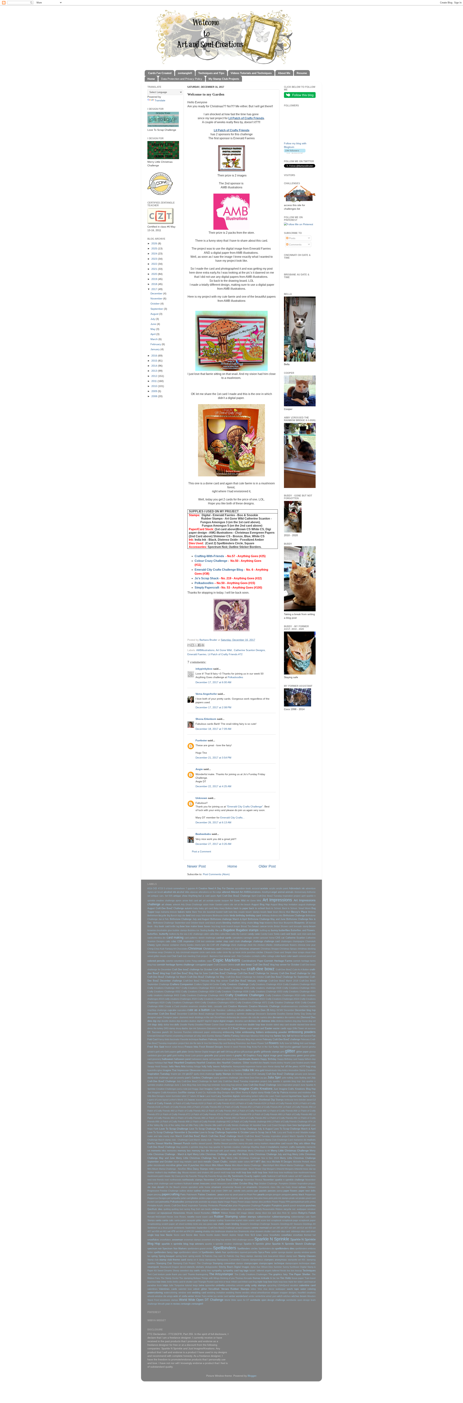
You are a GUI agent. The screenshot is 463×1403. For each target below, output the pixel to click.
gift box (237, 1052)
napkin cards (260, 1176)
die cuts (252, 1017)
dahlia (248, 1010)
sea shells (218, 1224)
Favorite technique (189, 1039)
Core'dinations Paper (252, 960)
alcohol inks (183, 892)
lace (202, 1096)
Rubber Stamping (226, 1216)
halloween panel (182, 1059)
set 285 (276, 1228)
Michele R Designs (282, 1161)
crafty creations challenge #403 (163, 995)
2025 (154, 248)
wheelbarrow (263, 1293)
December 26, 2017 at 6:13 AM (213, 822)
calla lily (235, 934)
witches (287, 1296)
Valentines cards (168, 1289)
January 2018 (249, 1074)
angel (274, 892)
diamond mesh (186, 1017)
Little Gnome (205, 1125)
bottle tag (174, 926)
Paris (183, 1194)
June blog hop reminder (208, 1085)
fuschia (288, 1047)
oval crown (216, 1191)
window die (160, 1296)
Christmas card (212, 948)
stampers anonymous (275, 1259)
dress (313, 1025)
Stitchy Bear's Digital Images (234, 1267)
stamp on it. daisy (195, 1260)
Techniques (309, 1270)
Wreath (161, 1304)
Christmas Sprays (288, 949)
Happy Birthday (268, 1059)
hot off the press (289, 1066)
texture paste (164, 1274)
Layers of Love (154, 1100)
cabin (206, 934)
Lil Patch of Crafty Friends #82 (298, 1114)
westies (246, 1293)
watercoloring (155, 1292)
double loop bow (256, 1024)
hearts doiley (276, 1063)
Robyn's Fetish (307, 1212)
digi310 (208, 1021)
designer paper (154, 1017)
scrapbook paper (307, 1220)
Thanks (191, 1274)
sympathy (217, 1270)
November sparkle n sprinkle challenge (283, 1179)
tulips (165, 1285)
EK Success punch (158, 1032)
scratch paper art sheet (173, 1224)
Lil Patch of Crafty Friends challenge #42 (210, 1122)
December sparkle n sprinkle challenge (235, 1014)
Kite (314, 1092)
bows (200, 926)
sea (200, 1224)
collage (270, 956)
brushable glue (164, 930)
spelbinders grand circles (200, 1249)
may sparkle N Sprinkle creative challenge (229, 1147)
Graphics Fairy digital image (261, 1055)
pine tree (253, 1198)
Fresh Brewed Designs (211, 1046)
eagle (249, 1028)
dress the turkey (155, 1028)
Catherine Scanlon (295, 937)
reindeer (311, 1209)
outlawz (302, 1187)
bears (276, 912)
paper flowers (290, 1190)
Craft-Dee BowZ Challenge (223, 973)
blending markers (231, 922)
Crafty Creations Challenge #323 (198, 988)
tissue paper (298, 1278)
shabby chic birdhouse (214, 1231)
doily (160, 1024)
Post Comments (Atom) (216, 874)
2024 (154, 253)
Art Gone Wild (237, 900)
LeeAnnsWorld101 (241, 1100)
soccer (250, 1240)
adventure (311, 888)
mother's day (161, 1172)
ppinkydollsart (297, 1202)
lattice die (263, 1096)
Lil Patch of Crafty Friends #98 (175, 1122)
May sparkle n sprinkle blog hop (192, 1147)
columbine (179, 961)
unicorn (240, 1285)
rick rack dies (274, 1213)
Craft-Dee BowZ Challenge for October (245, 977)
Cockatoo (246, 956)
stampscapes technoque (297, 1263)
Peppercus (310, 1195)
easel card (258, 1028)
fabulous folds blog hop (261, 1036)
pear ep (228, 1195)
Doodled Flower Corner (207, 1025)
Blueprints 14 (301, 922)
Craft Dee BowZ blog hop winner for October (276, 964)
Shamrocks (243, 1231)
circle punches (248, 952)
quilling (167, 1209)
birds (232, 915)
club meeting (188, 956)
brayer (237, 926)
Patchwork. (191, 1195)
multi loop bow (243, 1172)
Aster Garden (216, 904)
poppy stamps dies (254, 1202)
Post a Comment (201, 851)
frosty (254, 1047)
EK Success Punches (181, 1032)
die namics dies (264, 1017)
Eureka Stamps (214, 1036)
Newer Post (196, 866)
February (156, 344)
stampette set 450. (297, 1260)
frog (249, 1046)
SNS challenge (239, 1240)
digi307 (200, 1021)
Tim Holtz (285, 1278)
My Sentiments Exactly (240, 1176)
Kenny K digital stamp (253, 1092)
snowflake (286, 1235)
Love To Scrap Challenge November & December (173, 1132)
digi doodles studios (186, 1021)
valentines (152, 1289)
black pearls (216, 923)
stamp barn (291, 1256)
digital (216, 1021)
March (154, 339)
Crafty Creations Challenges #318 (282, 995)
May (153, 329)
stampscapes (251, 1263)
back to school (257, 908)
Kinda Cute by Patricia (276, 1092)
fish (210, 1043)
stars (313, 1263)
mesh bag (179, 1162)
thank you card (179, 1274)
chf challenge (223, 945)
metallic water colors (239, 1162)
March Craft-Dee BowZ (187, 1136)
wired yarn (271, 1296)
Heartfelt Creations (185, 1062)
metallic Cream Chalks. (215, 1161)
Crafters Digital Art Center (206, 984)
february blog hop (227, 1039)
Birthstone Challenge (294, 915)
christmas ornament (249, 948)
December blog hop (305, 1010)
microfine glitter (174, 1165)
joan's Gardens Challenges (199, 1077)
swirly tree (206, 1271)
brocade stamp (301, 926)
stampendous (256, 1260)
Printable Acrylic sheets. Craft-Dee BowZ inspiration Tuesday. (177, 1206)
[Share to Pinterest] (203, 645)
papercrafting (170, 1194)
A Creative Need (205, 888)
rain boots (206, 1209)
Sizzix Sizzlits (206, 1235)
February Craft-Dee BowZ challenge (281, 1039)
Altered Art (237, 891)
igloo (159, 1070)
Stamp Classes (307, 1256)
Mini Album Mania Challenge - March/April (253, 1165)
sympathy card (231, 1270)
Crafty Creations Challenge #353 (265, 992)
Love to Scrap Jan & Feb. (263, 1132)
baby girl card (206, 908)
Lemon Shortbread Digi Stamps (267, 1099)
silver (313, 1231)
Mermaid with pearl (219, 1151)
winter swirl (222, 1296)
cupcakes (182, 1010)
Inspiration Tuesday (158, 1073)
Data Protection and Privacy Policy (181, 78)
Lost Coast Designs (276, 1125)
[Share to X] (196, 645)
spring (154, 1256)
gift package (247, 1052)
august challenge (307, 904)
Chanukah (310, 941)
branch (229, 926)
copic (209, 961)
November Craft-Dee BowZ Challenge (223, 1179)
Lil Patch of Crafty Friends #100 (188, 1103)
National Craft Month (277, 1176)
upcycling (272, 1285)
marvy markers (261, 1143)
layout (165, 1100)
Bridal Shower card (283, 926)
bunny (274, 930)
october (234, 1183)
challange (246, 941)
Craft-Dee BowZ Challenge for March (166, 977)
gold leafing (178, 1055)
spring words (194, 1256)
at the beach (244, 904)
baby (195, 908)
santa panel (180, 1220)
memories (172, 1151)
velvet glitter (200, 1289)
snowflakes (153, 1239)
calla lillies (225, 934)
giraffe (257, 1051)
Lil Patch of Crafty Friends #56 (298, 1107)
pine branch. (232, 1198)
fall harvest (305, 1036)
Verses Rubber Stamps (235, 1288)
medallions (273, 1147)
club (169, 956)
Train (307, 1278)
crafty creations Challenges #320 (180, 999)
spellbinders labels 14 (190, 1252)
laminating (246, 1096)
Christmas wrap (155, 952)
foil (291, 1043)
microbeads (159, 1165)
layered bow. (295, 1096)
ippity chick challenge (204, 1074)
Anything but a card (198, 895)
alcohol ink (170, 891)
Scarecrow (229, 1220)
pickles (202, 1198)
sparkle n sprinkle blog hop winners (183, 1243)
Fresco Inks (191, 1046)
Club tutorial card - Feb (229, 956)
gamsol (296, 1046)
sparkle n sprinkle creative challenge (224, 1244)
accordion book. (243, 888)
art (200, 900)
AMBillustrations (205, 650)
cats (168, 941)
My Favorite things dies (216, 1176)
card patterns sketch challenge (199, 938)
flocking (231, 1043)
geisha (312, 1047)
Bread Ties (246, 926)
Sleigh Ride (243, 1235)
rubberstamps (298, 1217)
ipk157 (189, 1074)
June (153, 324)
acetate (264, 888)
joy (261, 1078)
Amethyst (266, 892)
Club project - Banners (207, 956)
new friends (158, 1180)
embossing (216, 1032)
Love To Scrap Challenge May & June (209, 1128)
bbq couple (239, 912)
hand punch (232, 1059)
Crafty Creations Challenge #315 (299, 984)
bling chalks (247, 923)
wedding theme (233, 1293)
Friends (242, 1047)
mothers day (174, 1172)
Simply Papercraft (207, 587)
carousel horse (267, 938)
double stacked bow (300, 1025)
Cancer (243, 934)
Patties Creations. (207, 1194)
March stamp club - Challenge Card (175, 1140)
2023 (154, 258)
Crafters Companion (181, 984)
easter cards (279, 1028)
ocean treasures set (220, 1184)
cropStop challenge (157, 1010)
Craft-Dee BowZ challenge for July (297, 973)
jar (175, 1078)
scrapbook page (290, 1220)
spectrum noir (154, 1248)
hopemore (250, 1066)
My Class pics (178, 1176)
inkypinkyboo (204, 668)
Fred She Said (155, 1046)
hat (165, 1062)
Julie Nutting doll (302, 1078)
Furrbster (201, 740)
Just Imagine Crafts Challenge (215, 1089)
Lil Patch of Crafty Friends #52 (237, 1107)
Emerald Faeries (196, 654)
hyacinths (152, 1070)
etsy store (202, 1036)
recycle (287, 1209)
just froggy (193, 1089)
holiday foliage (193, 1066)
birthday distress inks (272, 916)
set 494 (179, 1231)
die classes (242, 1017)
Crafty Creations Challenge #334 (197, 992)
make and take (155, 1136)
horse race (261, 1066)
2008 (154, 396)
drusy (178, 1028)
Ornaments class (267, 1187)
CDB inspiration (185, 941)
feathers (203, 1039)
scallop (220, 1220)
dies (149, 1020)
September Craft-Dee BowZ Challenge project (219, 1228)
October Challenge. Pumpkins (273, 1184)
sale (307, 1217)
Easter (268, 1028)
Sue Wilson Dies (264, 1267)
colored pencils (156, 960)
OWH (225, 1191)
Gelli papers (170, 1052)
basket (219, 912)
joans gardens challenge (226, 1078)
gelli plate (182, 1051)
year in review (172, 1303)
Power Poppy (278, 1202)
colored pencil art (307, 956)
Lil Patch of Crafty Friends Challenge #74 (291, 1122)
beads (263, 912)
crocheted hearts (307, 1006)
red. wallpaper (299, 1209)
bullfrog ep (265, 930)
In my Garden (235, 1070)
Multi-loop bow (276, 1172)
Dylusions (202, 1028)
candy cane (254, 934)
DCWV (280, 1010)
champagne (298, 941)
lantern (255, 1096)
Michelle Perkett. (301, 1162)
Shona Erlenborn (206, 718)
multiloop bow (291, 1172)
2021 (154, 268)
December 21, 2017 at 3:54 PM (213, 757)
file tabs (197, 1043)
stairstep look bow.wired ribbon (269, 1256)
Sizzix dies (192, 1235)
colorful (169, 961)
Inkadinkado (271, 1070)
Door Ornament (227, 1025)
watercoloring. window (175, 1293)
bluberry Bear (271, 923)
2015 (154, 360)
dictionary (231, 1017)
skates (217, 1235)
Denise (289, 1014)
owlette (237, 1191)
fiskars (216, 1043)
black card (204, 923)
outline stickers (202, 1190)
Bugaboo (229, 930)
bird (188, 915)
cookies (201, 960)
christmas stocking (307, 949)
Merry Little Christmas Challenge (290, 1150)
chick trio (251, 945)
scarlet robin (241, 1220)
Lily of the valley (172, 1125)
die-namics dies (292, 1017)
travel (313, 1278)
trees (163, 1281)
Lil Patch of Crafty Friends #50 (206, 1107)
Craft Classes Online (224, 965)
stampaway (210, 1260)
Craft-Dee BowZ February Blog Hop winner (205, 981)
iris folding (237, 1074)
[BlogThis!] (192, 645)
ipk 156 (181, 1074)
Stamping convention (224, 1263)
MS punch (215, 1172)
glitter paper (302, 1051)
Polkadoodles (204, 583)
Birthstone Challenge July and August (190, 919)
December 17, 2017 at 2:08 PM (213, 707)
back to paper (240, 908)
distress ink (254, 1021)
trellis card (178, 1282)
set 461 (163, 1231)
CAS (277, 937)
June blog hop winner (231, 1085)
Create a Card (172, 1006)
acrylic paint (282, 888)
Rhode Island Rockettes (198, 1213)
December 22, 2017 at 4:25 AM (213, 786)
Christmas (195, 948)
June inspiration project (288, 1085)
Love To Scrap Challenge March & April (295, 1128)
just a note (182, 1089)
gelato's (151, 1052)
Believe (312, 912)
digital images (226, 1021)
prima (313, 1202)
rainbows (225, 1209)
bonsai (312, 923)
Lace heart (210, 1096)
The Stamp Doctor (170, 1278)
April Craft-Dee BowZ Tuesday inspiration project (275, 896)
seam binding (232, 1224)
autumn (188, 908)
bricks (270, 926)
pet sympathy (173, 1198)
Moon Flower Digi (257, 1169)
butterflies (284, 930)
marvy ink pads (245, 1143)
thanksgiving (202, 1274)
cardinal (220, 937)
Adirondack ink (297, 888)
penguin (277, 1195)
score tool (265, 1220)
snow (265, 1235)
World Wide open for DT (236, 1300)
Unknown (201, 798)
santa (158, 1220)
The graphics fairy (278, 1274)
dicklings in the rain (204, 1017)
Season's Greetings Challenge (255, 1224)
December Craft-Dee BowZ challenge (196, 1014)
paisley (250, 1191)
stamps (239, 1263)
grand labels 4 (226, 1055)
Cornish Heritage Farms (278, 960)
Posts (291, 238)
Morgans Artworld (293, 1169)
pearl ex (243, 1195)
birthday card (253, 915)
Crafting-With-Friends (209, 556)
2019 (154, 279)
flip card (223, 1043)
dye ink (192, 1028)
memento (300, 1147)
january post (301, 1074)
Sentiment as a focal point (160, 1228)
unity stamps (258, 1285)
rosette (190, 1216)
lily (161, 1125)
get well (221, 1051)
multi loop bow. (260, 1172)
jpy (265, 1078)
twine (201, 1285)
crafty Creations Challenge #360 (299, 992)
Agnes (150, 892)
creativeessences (289, 1006)
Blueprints (289, 923)
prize (235, 1206)
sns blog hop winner (222, 1240)
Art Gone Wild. (224, 650)
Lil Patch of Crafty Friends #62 (190, 1111)
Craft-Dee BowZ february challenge (248, 980)
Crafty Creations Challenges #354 (217, 1003)
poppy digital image (220, 1202)
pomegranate (191, 1202)
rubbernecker (264, 1216)
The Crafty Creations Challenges (251, 1274)
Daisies (256, 1010)
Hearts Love (290, 1063)
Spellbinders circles (247, 1248)
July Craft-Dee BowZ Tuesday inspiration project (242, 1081)
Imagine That (170, 1070)
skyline (232, 1235)
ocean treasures (201, 1183)
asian (206, 904)
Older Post (267, 866)
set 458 (155, 1231)
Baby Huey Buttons (223, 908)
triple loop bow (264, 1281)
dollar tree (169, 1025)
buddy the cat (215, 930)
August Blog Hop (260, 904)
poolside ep (204, 1202)
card (282, 934)
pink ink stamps (281, 1198)
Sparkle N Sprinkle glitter (257, 1243)
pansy (280, 1191)
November (156, 298)
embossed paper (201, 1032)
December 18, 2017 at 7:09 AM (213, 728)
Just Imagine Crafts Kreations (252, 1088)
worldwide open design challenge (267, 1300)
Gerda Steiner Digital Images (202, 1052)
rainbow (216, 1209)
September (157, 308)
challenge (258, 941)
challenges (286, 941)
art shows (167, 904)
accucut (256, 888)
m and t (296, 1132)
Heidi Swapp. (161, 1066)
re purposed (249, 1209)
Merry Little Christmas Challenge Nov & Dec (200, 1158)
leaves (191, 1099)
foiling (296, 1043)
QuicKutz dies (154, 1209)
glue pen (162, 1055)
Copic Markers (226, 960)
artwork (176, 904)
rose (176, 1217)
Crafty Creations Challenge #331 (299, 988)
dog (295, 1021)
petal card (186, 1198)
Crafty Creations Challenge (234, 984)
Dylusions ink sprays (217, 1028)
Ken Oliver (236, 1092)
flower (254, 1043)
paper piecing (154, 1195)
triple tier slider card (298, 1282)
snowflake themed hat (304, 1235)
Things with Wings (210, 1278)
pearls (261, 1194)
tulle (171, 1285)
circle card (204, 952)
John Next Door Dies (249, 1078)
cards (228, 937)
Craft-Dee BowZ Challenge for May (205, 977)
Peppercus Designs (157, 1198)
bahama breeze (169, 912)
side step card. (283, 1231)
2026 (154, 243)
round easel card (204, 1217)
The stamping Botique (190, 1278)
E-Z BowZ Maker (237, 1028)
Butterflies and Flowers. (303, 930)
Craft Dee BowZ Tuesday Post (229, 969)
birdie (226, 916)
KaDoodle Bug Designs (218, 1092)
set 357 (284, 1228)
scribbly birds (191, 1224)
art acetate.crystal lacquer (216, 901)
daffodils (240, 1010)
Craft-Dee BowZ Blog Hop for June (189, 973)
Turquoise (179, 1285)
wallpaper (280, 1289)
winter (191, 1296)
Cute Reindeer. (218, 1010)
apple (213, 896)
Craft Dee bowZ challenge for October (192, 969)
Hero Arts (180, 1066)
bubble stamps (180, 930)
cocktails (255, 956)
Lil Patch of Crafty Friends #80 (267, 1114)
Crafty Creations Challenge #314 (265, 984)
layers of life (309, 1096)
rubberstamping (281, 1216)
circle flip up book (231, 952)
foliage (312, 1043)
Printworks (213, 1206)
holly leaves (213, 1066)
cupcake (171, 1010)
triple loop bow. (280, 1282)
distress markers (284, 1021)
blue (281, 923)
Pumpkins (277, 1205)
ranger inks (236, 1209)
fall (288, 1035)
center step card (224, 941)
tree (158, 1281)
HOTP (302, 1066)
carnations (237, 938)
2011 (154, 381)
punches (311, 1205)
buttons (173, 934)
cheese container (170, 945)
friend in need (231, 1047)
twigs (195, 1285)
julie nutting (287, 1078)
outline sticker (186, 1191)
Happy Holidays (155, 1063)
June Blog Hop (189, 1085)
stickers (200, 1267)
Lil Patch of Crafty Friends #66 (252, 1111)
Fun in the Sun (265, 1047)
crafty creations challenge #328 (265, 988)
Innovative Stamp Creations (302, 1070)
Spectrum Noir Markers (174, 1248)
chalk (237, 941)
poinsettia (164, 1201)
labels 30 (194, 1096)
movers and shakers (199, 1172)
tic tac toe (275, 1278)
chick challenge (239, 945)
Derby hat (311, 1014)
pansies (272, 1190)
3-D (155, 888)
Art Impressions (277, 900)
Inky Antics (283, 1070)
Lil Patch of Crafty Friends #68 (282, 1111)
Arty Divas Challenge (191, 904)
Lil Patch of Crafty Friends (246, 118)
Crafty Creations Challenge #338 (231, 992)
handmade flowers (249, 1059)
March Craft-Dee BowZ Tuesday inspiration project (263, 1136)
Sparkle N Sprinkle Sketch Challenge (294, 1243)
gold (169, 1055)
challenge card (272, 941)
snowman (177, 1239)
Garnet (304, 1047)
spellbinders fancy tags (166, 1252)
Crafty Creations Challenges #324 (282, 999)
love (289, 1125)
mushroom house (307, 1172)
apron (178, 901)
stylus (253, 1267)
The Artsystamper (221, 1274)
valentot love (185, 1289)
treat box (151, 1282)
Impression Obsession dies (214, 1070)
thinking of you (227, 1278)
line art (184, 1125)
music (167, 1176)
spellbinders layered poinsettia (242, 1252)
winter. (252, 1296)
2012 (154, 376)
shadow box (232, 1231)
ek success (310, 1028)
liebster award (306, 1100)
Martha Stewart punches (226, 1143)
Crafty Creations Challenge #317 (164, 988)
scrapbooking (154, 1224)
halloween (167, 1059)
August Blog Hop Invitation (284, 904)
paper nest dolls (307, 1190)
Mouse (185, 1172)
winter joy (212, 1296)
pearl (235, 1195)
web (189, 1293)
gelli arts (160, 1052)
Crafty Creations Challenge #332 (163, 992)
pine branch (220, 1198)
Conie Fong (191, 961)
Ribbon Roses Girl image (234, 1213)
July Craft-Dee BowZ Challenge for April (197, 1081)
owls (243, 1191)
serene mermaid (259, 1227)
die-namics (278, 1017)
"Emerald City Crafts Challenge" (245, 806)
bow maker (191, 926)
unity (247, 1285)
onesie (184, 1187)
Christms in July (172, 952)
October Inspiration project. (302, 1184)
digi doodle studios (166, 1021)
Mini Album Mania (221, 1165)
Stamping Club (164, 1263)
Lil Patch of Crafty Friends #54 (267, 1107)
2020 (154, 274)
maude (289, 1143)
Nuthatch (187, 1184)
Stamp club (153, 1260)
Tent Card (152, 1274)
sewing (198, 1231)
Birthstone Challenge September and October (175, 923)
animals (289, 892)
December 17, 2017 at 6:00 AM (213, 682)
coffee (263, 956)
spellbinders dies (284, 1248)
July (153, 318)
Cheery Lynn (154, 945)
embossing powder (276, 1032)
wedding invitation (216, 1293)
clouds (163, 956)
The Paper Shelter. (300, 1274)
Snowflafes (274, 1235)
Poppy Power (237, 1202)
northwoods (175, 1180)
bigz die (181, 916)
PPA (288, 1202)
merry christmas (238, 1150)
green (300, 1055)
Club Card (176, 956)
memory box (184, 1150)
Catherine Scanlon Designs (249, 650)
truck (159, 1285)
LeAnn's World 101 (178, 1100)
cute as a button (198, 1010)
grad (216, 1055)
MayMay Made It (259, 1147)
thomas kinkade (261, 1278)
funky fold (278, 1046)
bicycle (162, 915)
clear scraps (298, 952)
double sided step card (277, 1025)
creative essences (189, 1006)
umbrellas (230, 1285)
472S (160, 888)
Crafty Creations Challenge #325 (232, 988)
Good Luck (190, 1055)
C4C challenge (195, 934)
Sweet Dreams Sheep (168, 1271)
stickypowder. (211, 1267)
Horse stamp (274, 1066)
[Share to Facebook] (199, 645)
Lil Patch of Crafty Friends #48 (176, 1107)
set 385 (292, 1228)
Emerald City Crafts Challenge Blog (219, 569)
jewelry (180, 1078)
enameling (178, 1036)
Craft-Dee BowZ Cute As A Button (292, 970)
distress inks (268, 1020)
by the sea (182, 934)
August (154, 313)
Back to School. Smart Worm (296, 908)
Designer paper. (171, 1017)
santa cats (167, 1220)
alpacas (194, 892)
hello (171, 1066)
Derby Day (299, 1014)
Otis (278, 1187)
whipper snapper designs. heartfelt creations (293, 1293)
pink (271, 1198)
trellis (169, 1282)
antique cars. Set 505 (162, 896)
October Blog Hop (248, 1183)
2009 (154, 391)
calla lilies (214, 934)
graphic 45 (240, 1055)
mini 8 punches (191, 1165)
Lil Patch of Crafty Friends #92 (252, 1118)
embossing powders (302, 1032)
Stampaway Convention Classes (233, 1260)
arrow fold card (190, 901)
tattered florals (279, 1271)
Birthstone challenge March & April (228, 919)
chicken (261, 945)
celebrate (210, 941)
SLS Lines (256, 1235)
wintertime (260, 1296)
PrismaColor (225, 1205)
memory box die (200, 1150)
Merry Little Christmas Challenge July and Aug (266, 1154)
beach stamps (253, 912)
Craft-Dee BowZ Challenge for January (258, 973)
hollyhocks (226, 1066)
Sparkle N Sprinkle (271, 1239)
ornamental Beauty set (233, 1187)
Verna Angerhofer (206, 693)
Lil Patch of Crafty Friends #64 (221, 1111)
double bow (241, 1025)
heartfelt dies (256, 1063)
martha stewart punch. (202, 1143)
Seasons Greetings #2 (282, 1224)
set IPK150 (189, 1231)
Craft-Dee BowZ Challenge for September (287, 977)
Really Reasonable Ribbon (269, 1209)
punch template (297, 1206)
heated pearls (303, 1063)
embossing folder (232, 1032)
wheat (253, 1293)
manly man (169, 1136)
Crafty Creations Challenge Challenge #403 (202, 995)
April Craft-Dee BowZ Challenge (233, 895)
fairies (277, 1035)
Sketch (225, 1235)
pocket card (153, 1202)
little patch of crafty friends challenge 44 (232, 1125)
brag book (221, 926)
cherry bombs (187, 945)
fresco (181, 1047)
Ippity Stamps (223, 1073)
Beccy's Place (299, 911)
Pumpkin (266, 1205)
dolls (176, 1024)
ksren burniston (173, 1096)
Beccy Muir (284, 912)
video (253, 1289)
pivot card (311, 1198)
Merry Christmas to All (259, 1151)
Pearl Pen (252, 1195)
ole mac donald (155, 1187)
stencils (191, 1267)
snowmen (206, 1240)
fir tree (205, 1043)
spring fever (181, 1256)
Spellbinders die (266, 1249)
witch (280, 1296)
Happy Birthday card (287, 1059)
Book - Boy (152, 926)
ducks (185, 1028)
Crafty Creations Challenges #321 (214, 999)
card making (175, 937)
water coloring (308, 1289)
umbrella (220, 1285)
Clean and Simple (282, 952)
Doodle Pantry (187, 1025)
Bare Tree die (199, 912)
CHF (212, 945)
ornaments (251, 1187)
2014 (154, 365)
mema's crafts (287, 1147)
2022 (154, 263)
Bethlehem (152, 916)
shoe (252, 1231)
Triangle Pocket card (208, 1282)
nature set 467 (295, 1176)
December (156, 293)
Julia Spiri (274, 1077)
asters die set (230, 904)
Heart (170, 1062)
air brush (158, 892)
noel (167, 1180)
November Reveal (253, 1180)
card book (291, 934)
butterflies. (152, 934)
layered (284, 1096)
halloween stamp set (202, 1059)
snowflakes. (165, 1240)
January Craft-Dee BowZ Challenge (275, 1074)
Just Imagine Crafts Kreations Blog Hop (294, 1089)
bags (157, 912)
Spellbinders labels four (213, 1252)
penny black (298, 1194)
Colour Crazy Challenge (211, 560)
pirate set (293, 1198)
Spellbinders (224, 1248)
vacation (294, 1285)
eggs (289, 1028)
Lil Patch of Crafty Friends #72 (225, 654)
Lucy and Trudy (284, 1132)
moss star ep (309, 1169)
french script (171, 1047)
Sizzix (169, 1234)
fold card (304, 1043)
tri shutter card (190, 1282)
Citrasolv (268, 952)
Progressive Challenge (249, 1206)
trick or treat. (225, 1282)
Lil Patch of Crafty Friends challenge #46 (251, 1122)
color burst (280, 956)
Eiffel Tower (298, 1028)
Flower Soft (262, 1043)
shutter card (270, 1231)
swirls (197, 1270)
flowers (274, 1043)
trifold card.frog (249, 1282)
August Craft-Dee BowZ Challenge (165, 908)
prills (307, 1202)
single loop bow (156, 1235)
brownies (151, 930)
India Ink (248, 1070)
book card (164, 926)
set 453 (308, 1228)
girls (282, 1052)
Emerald (151, 1036)
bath (226, 912)
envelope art (190, 1036)
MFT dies (261, 1161)
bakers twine (184, 912)
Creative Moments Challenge (264, 1006)
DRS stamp (169, 1028)
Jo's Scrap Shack (207, 578)
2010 (154, 386)
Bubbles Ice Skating (197, 930)
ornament (216, 1187)
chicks (269, 945)
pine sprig (244, 1198)
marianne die (300, 1140)
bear (269, 912)
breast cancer (259, 926)
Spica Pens (264, 1252)
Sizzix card (179, 1235)
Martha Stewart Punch (177, 1143)
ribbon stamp (254, 1213)
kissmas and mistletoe (300, 1092)
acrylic (272, 888)
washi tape (293, 1289)
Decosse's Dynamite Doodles (270, 1014)
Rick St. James (289, 1213)
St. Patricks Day (231, 1256)
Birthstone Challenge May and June (267, 919)
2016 (154, 355)
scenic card (254, 1220)
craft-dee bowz (261, 969)
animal (281, 892)
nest (149, 1180)
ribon (264, 1213)
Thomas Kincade (243, 1278)
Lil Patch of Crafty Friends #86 (190, 1118)
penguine (286, 1195)
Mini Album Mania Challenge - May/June (295, 1165)
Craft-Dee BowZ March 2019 (283, 981)
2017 (154, 289)
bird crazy (196, 916)
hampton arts (219, 1059)
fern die (189, 1043)
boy (213, 926)
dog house (302, 1021)
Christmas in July (229, 949)
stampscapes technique (271, 1263)
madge (312, 1132)
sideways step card (300, 1231)
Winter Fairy (201, 1296)
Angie (199, 769)
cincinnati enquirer (189, 952)
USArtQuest (283, 1285)
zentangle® (197, 1303)
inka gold (259, 1070)
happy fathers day (307, 1059)
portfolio (267, 1202)
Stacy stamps (246, 1256)
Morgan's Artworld (275, 1169)
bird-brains (206, 916)
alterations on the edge (210, 892)
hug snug (311, 1066)
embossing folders (253, 1032)
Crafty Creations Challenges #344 (182, 1003)
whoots (150, 1296)
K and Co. (201, 1092)
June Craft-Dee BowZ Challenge (259, 1085)
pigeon (209, 1198)
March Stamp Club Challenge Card (275, 1140)
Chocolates (182, 949)
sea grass (208, 1224)
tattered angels (264, 1271)
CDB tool (200, 941)
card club (301, 934)
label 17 (186, 1096)
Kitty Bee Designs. (156, 1096)
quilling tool (177, 1209)
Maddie (304, 1132)
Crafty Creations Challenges (244, 995)
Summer (278, 1267)
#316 (149, 888)
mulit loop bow (228, 1172)
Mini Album (205, 1165)
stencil (183, 1267)
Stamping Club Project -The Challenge (192, 1263)
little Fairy (193, 1125)
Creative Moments (238, 1006)
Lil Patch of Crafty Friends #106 (282, 1103)
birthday (240, 915)
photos (194, 1198)
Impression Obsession (189, 1070)
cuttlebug (231, 1010)
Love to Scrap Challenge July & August (252, 1128)
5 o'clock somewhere (174, 888)
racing (187, 1209)
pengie (268, 1195)
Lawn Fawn (274, 1096)
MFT (252, 1162)
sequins (247, 1228)
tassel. (252, 1271)
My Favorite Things (195, 1176)
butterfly (163, 933)
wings (170, 1296)
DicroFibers (220, 1017)
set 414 (300, 1228)
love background (301, 1125)
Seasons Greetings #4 (305, 1224)
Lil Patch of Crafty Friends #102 (219, 1103)
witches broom (299, 1296)
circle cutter (216, 952)
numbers (178, 1184)
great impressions (286, 1055)
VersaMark (214, 1289)
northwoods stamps (192, 1179)
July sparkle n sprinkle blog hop (284, 1081)
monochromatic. (240, 1169)
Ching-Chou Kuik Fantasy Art (161, 949)
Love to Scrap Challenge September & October (224, 1132)
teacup (298, 1271)
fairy (284, 1035)
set (270, 1228)
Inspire (174, 1074)
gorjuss (200, 1055)
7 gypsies (190, 888)
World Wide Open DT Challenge (201, 1300)
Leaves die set (224, 1100)
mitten (212, 1169)
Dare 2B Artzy (268, 1010)
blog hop (259, 922)
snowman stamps (192, 1240)
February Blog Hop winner (249, 1039)
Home (232, 866)
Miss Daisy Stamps (197, 1169)
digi (154, 1021)
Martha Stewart (155, 1143)
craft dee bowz (243, 964)
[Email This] (189, 645)
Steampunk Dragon (169, 1267)
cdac (173, 941)
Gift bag (229, 1052)
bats (231, 912)
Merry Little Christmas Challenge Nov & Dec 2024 (253, 1158)
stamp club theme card (172, 1259)
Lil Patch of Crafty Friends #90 (221, 1118)
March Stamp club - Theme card (242, 1140)
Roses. (182, 1217)
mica (269, 1162)
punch (286, 1205)
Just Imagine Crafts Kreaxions (162, 1092)
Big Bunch (172, 916)
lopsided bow (259, 1125)
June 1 (177, 1085)
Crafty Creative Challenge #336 (284, 1003)
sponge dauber (285, 1252)
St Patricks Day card (212, 1256)
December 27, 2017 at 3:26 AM (213, 843)
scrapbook (276, 1220)
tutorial (188, 1285)
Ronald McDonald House (160, 1217)
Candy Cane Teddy (270, 934)
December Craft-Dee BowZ (161, 1013)
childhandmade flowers (285, 945)
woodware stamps (169, 1300)
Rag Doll (195, 1209)
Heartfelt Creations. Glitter (235, 1062)
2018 (154, 284)
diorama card (241, 1021)
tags (246, 1270)
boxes (207, 926)
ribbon (215, 1212)
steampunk (153, 1267)
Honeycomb (239, 1066)
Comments (294, 244)
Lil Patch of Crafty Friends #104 (250, 1103)
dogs (154, 1024)
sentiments (179, 1228)
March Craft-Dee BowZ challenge (218, 1136)
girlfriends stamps (270, 1051)
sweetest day (186, 1271)
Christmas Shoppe (270, 949)
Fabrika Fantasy (231, 1035)
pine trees (263, 1198)
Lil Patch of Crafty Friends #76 (206, 1114)
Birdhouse (218, 916)
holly (204, 1066)
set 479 (171, 1231)
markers (311, 1139)
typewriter (210, 1285)
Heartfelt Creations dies (208, 1062)
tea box (290, 1271)
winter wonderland (238, 1296)
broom (312, 926)
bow (182, 926)
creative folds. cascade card (213, 1006)
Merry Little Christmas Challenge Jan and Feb (217, 1154)
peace (221, 1194)
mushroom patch (155, 1176)
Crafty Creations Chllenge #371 (251, 1003)
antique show (180, 895)
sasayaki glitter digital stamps (201, 1220)
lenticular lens (291, 1100)
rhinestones (179, 1213)
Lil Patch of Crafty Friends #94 (282, 1118)
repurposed (166, 1213)
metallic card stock (193, 1162)
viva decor (268, 1289)
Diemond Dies (308, 1017)
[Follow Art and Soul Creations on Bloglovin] (294, 152)
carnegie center (251, 938)
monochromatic (223, 1169)
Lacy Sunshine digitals (228, 1096)
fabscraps (245, 1036)
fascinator (175, 1039)
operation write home (199, 1187)
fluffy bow (284, 1043)
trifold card (236, 1282)
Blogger (252, 1375)
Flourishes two (243, 1043)
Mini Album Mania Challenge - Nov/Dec (166, 1169)
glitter (290, 1051)
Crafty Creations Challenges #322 (248, 999)
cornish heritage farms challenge (175, 964)
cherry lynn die (202, 945)
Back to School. (273, 908)
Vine (260, 1289)
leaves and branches (206, 1100)
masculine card (277, 1143)
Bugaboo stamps (247, 930)
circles (259, 952)
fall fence (295, 1036)
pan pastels (260, 1190)
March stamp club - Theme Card (210, 1140)
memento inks (158, 1150)
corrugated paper (204, 964)
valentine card (307, 1285)
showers (259, 1231)
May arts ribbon (302, 1143)
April (153, 334)
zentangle (185, 1303)
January (155, 349)
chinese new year (307, 945)
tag (241, 1270)
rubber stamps (247, 1216)
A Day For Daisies (224, 888)
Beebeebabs (203, 834)
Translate (160, 100)
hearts (266, 1062)
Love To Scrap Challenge (173, 1128)
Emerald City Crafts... (232, 817)
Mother (150, 1172)
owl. (231, 1191)
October (155, 303)
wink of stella (180, 1296)
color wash (292, 956)
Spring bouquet (167, 1256)
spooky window (301, 1252)
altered (226, 891)
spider (274, 1252)
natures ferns (309, 1176)
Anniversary (300, 892)
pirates (302, 1198)
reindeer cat (153, 1213)
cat (282, 937)
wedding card (199, 1292)
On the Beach (172, 1187)
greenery (156, 1059)
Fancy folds (163, 1039)
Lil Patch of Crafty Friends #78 (236, 1114)
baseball (211, 912)
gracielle (208, 1055)
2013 (154, 370)
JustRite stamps (186, 1092)
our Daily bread (289, 1187)
